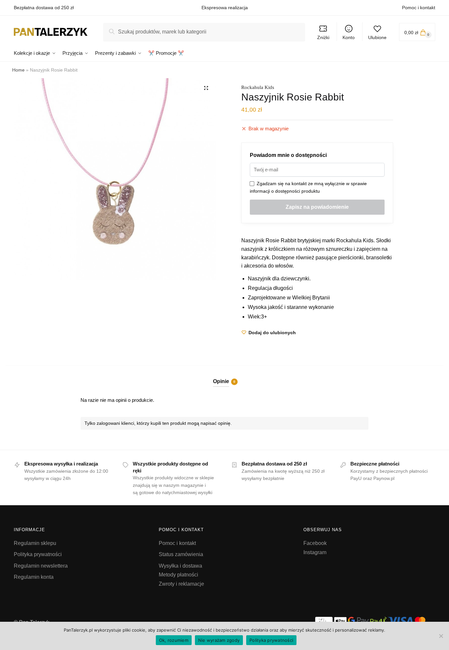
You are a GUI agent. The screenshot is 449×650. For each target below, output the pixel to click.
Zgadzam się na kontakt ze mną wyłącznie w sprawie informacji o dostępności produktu (308, 187)
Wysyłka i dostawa (180, 566)
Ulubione (377, 37)
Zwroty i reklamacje (181, 584)
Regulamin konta (34, 577)
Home (18, 70)
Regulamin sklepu (35, 543)
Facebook (315, 543)
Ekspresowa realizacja (224, 7)
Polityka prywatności (38, 554)
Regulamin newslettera (41, 566)
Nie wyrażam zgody (219, 640)
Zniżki (323, 37)
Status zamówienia (181, 554)
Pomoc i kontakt (418, 7)
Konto (349, 37)
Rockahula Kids (257, 87)
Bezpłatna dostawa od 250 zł (44, 7)
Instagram (314, 552)
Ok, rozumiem (173, 640)
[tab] (224, 376)
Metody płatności (178, 574)
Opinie (221, 381)
